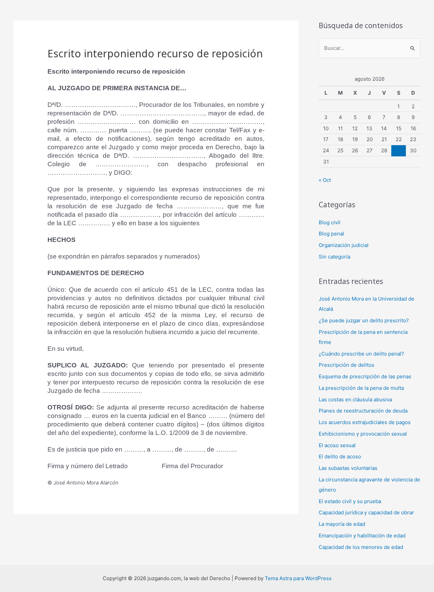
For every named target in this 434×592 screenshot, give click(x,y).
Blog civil (329, 222)
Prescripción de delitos (346, 365)
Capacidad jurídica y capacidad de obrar (366, 512)
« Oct (325, 180)
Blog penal (331, 233)
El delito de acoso (340, 456)
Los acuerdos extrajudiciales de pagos (365, 422)
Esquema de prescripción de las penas (365, 376)
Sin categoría (334, 256)
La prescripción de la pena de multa (361, 388)
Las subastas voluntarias (348, 468)
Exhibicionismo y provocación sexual (363, 434)
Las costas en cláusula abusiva (355, 399)
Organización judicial (344, 245)
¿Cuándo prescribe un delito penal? (361, 353)
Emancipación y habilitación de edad (362, 535)
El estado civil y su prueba (350, 501)
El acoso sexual (337, 445)
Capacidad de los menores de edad (361, 547)
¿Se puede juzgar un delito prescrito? (364, 320)
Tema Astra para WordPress (298, 578)
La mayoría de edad (342, 524)
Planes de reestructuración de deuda (363, 410)
